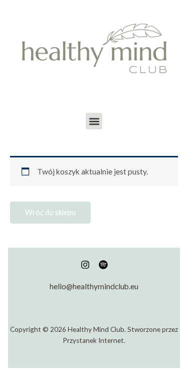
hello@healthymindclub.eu (94, 286)
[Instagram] (85, 264)
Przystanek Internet (93, 340)
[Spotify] (103, 264)
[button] (94, 121)
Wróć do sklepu (50, 212)
